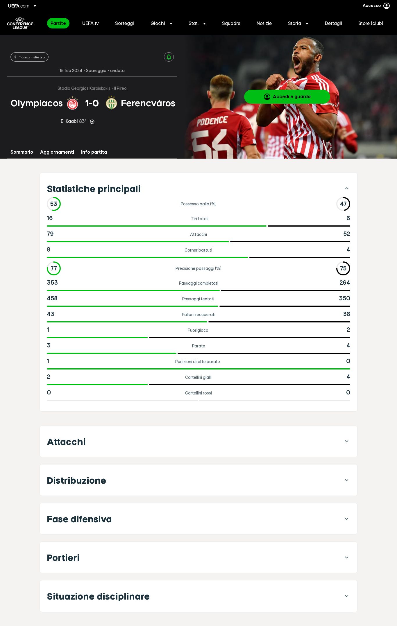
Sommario (21, 152)
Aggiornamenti (57, 152)
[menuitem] (59, 23)
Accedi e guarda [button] (292, 96)
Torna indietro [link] (32, 57)
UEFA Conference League (20, 23)
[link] (58, 23)
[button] (161, 23)
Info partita (94, 152)
